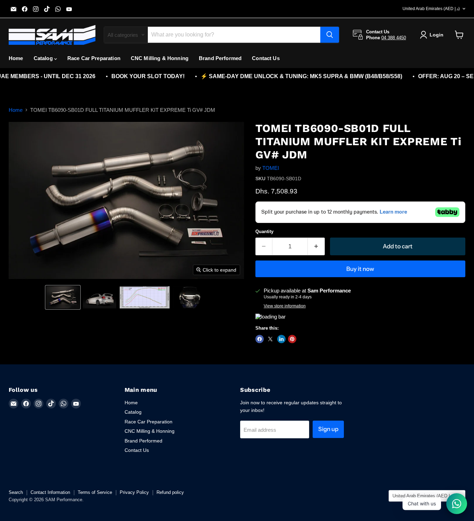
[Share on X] (270, 339)
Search (16, 492)
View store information (285, 306)
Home (16, 58)
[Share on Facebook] (259, 339)
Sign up (328, 428)
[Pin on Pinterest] (292, 339)
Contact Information (50, 492)
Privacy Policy (134, 492)
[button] (62, 297)
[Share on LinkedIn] (281, 339)
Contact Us (266, 58)
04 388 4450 (393, 37)
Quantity (264, 231)
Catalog (44, 58)
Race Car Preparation (93, 58)
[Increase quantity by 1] (316, 246)
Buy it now (360, 268)
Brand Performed (220, 58)
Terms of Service (95, 492)
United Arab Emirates (431, 8)
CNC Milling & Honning (159, 58)
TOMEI (270, 168)
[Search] (329, 35)
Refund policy (170, 492)
